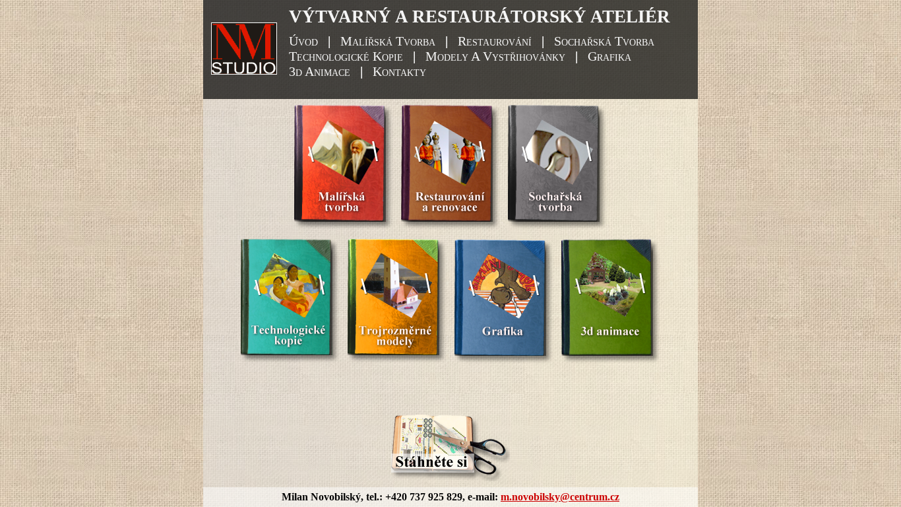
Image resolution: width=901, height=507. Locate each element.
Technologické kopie (346, 56)
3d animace (319, 71)
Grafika (609, 56)
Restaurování (495, 41)
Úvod (303, 41)
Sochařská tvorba (604, 41)
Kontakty (399, 71)
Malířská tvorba (387, 41)
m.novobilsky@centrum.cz (560, 496)
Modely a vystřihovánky (495, 56)
